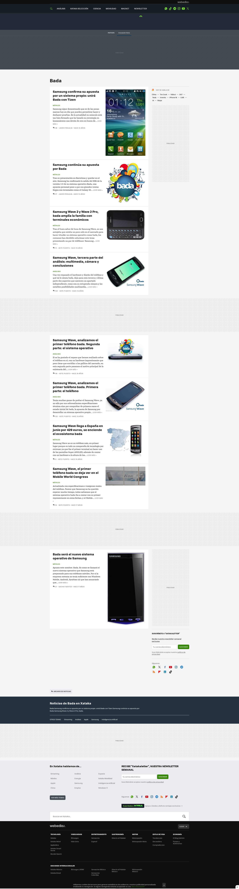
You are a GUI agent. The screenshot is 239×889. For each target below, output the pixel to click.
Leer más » (98, 190)
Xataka (53, 838)
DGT (180, 94)
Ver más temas (57, 797)
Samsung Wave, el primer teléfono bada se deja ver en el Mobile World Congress (75, 472)
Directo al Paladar (119, 838)
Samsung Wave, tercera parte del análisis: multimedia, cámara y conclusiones (78, 261)
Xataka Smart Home (56, 849)
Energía (77, 778)
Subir (181, 826)
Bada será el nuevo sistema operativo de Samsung (73, 556)
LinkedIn (165, 671)
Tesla (154, 97)
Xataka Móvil (55, 841)
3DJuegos (75, 838)
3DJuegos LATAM (77, 869)
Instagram (179, 8)
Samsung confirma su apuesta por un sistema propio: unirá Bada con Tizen (76, 95)
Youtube (183, 8)
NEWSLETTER (140, 8)
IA (153, 100)
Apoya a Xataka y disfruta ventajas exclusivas (162, 806)
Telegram (174, 8)
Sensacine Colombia (95, 874)
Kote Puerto (64, 248)
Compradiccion (159, 845)
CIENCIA (97, 8)
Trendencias (157, 838)
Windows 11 (103, 788)
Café (182, 97)
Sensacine (95, 838)
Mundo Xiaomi (56, 854)
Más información (138, 886)
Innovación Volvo (124, 33)
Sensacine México (98, 869)
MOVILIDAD (111, 8)
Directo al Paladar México (119, 870)
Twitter (187, 8)
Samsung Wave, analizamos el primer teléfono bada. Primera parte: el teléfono (75, 386)
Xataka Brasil (56, 873)
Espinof (94, 841)
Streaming (68, 719)
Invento (163, 97)
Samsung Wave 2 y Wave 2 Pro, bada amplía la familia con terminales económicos (75, 215)
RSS (154, 671)
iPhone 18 (173, 97)
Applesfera (55, 845)
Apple (86, 719)
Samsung (95, 719)
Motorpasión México (137, 870)
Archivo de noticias (62, 691)
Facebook (165, 667)
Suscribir (183, 647)
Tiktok (170, 8)
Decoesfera (157, 841)
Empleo (77, 788)
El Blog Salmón (178, 838)
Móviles (56, 105)
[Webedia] (183, 1)
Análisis (56, 271)
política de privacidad (155, 782)
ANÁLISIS (61, 8)
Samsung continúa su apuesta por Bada (76, 166)
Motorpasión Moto (139, 841)
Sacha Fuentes (65, 586)
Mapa (159, 100)
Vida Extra (75, 841)
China (154, 94)
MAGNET (125, 8)
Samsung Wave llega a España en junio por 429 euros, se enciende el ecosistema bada (78, 429)
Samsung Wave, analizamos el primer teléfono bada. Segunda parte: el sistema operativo (76, 344)
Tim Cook (163, 94)
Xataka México (56, 869)
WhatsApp (165, 8)
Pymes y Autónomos (177, 842)
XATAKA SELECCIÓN (79, 8)
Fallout (173, 94)
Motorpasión (137, 838)
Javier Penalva (65, 128)
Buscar (184, 816)
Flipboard (159, 671)
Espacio (101, 773)
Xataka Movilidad (105, 778)
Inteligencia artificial (110, 719)
